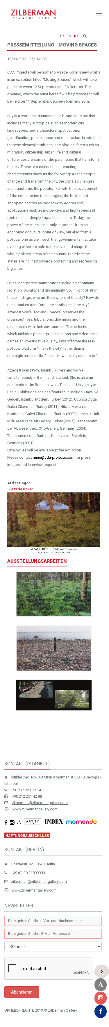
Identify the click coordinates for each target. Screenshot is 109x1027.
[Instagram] (100, 998)
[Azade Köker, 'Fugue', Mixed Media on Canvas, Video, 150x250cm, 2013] (54, 648)
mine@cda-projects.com (53, 457)
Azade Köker (22, 489)
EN (69, 36)
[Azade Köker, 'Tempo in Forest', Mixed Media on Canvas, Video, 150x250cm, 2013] (54, 594)
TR (62, 36)
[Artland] (100, 984)
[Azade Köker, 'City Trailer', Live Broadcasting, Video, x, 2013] (54, 695)
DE (76, 36)
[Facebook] (100, 1011)
